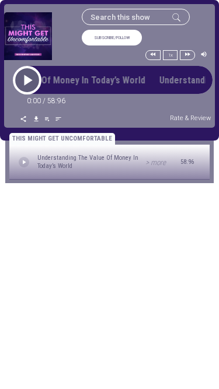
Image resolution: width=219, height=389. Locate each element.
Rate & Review (190, 118)
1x (170, 55)
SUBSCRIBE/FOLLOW (112, 38)
